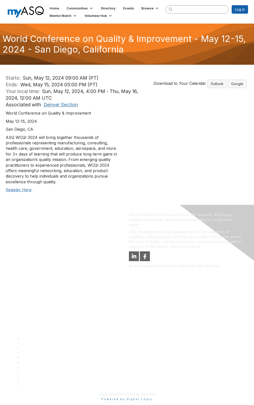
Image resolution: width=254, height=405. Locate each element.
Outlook (217, 84)
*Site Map (29, 382)
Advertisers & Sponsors (40, 377)
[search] (170, 9)
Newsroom (30, 386)
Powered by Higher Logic (127, 399)
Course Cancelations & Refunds (47, 372)
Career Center (33, 347)
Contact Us (30, 367)
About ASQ (30, 338)
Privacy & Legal (34, 343)
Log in (240, 9)
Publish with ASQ (35, 352)
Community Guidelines (39, 357)
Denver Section (61, 105)
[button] (80, 8)
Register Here (19, 189)
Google (237, 84)
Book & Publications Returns (44, 362)
